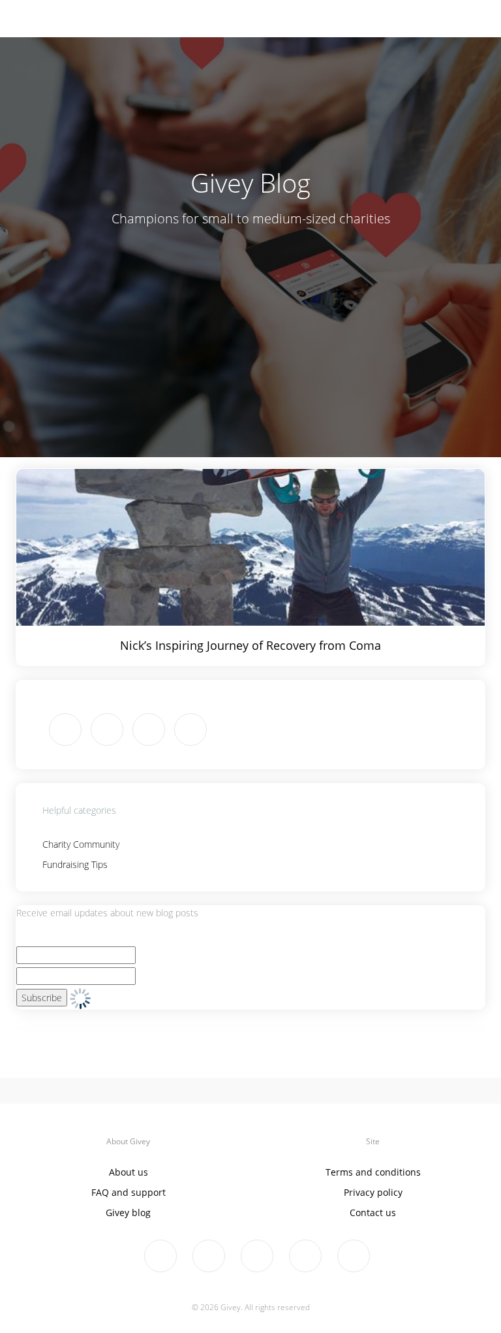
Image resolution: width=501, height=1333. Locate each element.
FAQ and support (128, 1192)
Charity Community (80, 844)
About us (128, 1172)
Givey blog (128, 1212)
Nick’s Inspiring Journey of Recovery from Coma (250, 645)
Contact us (373, 1212)
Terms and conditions (373, 1172)
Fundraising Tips (75, 864)
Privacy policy (373, 1192)
